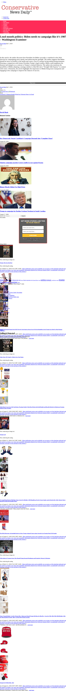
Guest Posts (6, 32)
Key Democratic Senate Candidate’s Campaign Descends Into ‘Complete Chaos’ (26, 138)
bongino (6, 280)
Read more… (33, 83)
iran (32, 280)
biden (2, 280)
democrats (15, 280)
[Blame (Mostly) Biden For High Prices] (15, 184)
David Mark (3, 43)
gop (20, 280)
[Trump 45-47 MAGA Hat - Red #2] (4, 654)
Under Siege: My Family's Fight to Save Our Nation (11, 357)
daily (11, 280)
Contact (5, 25)
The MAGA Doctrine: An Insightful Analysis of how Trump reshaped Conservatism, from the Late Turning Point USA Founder (28, 533)
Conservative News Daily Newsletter (12, 292)
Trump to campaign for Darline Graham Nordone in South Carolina (22, 211)
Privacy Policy (7, 294)
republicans (54, 280)
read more (31, 338)
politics (44, 280)
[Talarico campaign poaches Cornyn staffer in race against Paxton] (15, 159)
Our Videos (6, 22)
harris (22, 280)
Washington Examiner (8, 282)
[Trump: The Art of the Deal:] (6, 257)
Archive (5, 24)
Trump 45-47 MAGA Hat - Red (7, 682)
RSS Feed (5, 31)
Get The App (6, 30)
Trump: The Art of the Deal (6, 262)
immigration (28, 280)
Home (4, 21)
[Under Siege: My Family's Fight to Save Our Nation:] (6, 351)
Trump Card (3, 434)
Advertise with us (7, 298)
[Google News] (4, 91)
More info (33, 270)
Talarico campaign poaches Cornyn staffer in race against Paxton (21, 163)
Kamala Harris (35, 280)
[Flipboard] (12, 91)
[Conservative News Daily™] (20, 14)
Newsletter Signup (8, 28)
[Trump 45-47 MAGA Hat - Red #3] (4, 663)
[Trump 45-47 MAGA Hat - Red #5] (4, 679)
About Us (5, 27)
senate (57, 280)
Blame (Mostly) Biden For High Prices (12, 187)
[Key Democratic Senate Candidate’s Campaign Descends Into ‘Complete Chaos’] (15, 135)
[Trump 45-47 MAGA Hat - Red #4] (4, 671)
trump (62, 279)
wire (19, 282)
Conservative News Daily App (11, 297)
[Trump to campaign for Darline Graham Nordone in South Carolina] (15, 208)
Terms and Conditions (8, 295)
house (24, 280)
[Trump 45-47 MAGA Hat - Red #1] (4, 646)
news (39, 280)
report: (49, 280)
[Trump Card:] (4, 429)
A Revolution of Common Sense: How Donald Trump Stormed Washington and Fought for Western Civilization (25, 558)
